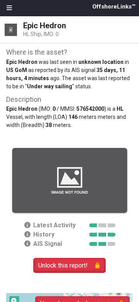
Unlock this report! (63, 265)
